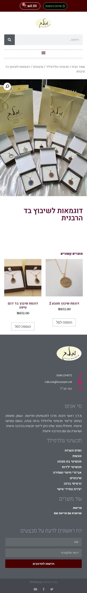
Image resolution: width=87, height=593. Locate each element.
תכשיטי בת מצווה (69, 461)
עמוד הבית (78, 67)
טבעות (77, 456)
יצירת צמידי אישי (69, 489)
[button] (55, 6)
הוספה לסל (64, 322)
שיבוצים (38, 67)
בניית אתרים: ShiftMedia (44, 582)
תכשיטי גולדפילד (57, 67)
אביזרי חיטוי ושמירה (67, 472)
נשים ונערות (73, 450)
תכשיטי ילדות (72, 467)
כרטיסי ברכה (73, 483)
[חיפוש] (9, 39)
